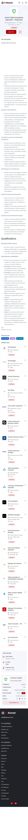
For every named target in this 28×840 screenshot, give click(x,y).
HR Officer (11, 390)
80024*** (20, 693)
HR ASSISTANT (13, 637)
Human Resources (13, 376)
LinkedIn (20, 338)
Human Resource (11, 22)
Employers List (4, 729)
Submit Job (4, 751)
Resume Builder (5, 798)
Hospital (23, 684)
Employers (3, 770)
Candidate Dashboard (6, 726)
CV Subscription (5, 784)
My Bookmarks (4, 738)
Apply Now (11, 32)
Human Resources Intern (15, 437)
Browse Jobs (4, 732)
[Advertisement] (14, 60)
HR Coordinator (13, 501)
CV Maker (3, 796)
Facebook (5, 338)
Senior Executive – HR (15, 624)
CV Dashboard (4, 787)
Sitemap (3, 772)
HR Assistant (12, 347)
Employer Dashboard (6, 745)
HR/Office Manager (14, 515)
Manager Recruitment (14, 563)
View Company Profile (15, 680)
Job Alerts (3, 735)
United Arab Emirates (19, 690)
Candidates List (5, 748)
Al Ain (11, 642)
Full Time (14, 27)
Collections (4, 778)
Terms (2, 764)
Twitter (13, 338)
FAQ (2, 767)
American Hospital (16, 678)
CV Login (3, 790)
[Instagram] (12, 803)
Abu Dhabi (12, 396)
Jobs (2, 775)
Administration (13, 408)
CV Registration (5, 793)
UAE (11, 351)
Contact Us (4, 758)
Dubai (20, 22)
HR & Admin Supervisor (15, 406)
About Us (3, 761)
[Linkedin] (16, 803)
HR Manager (12, 361)
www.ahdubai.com (14, 702)
